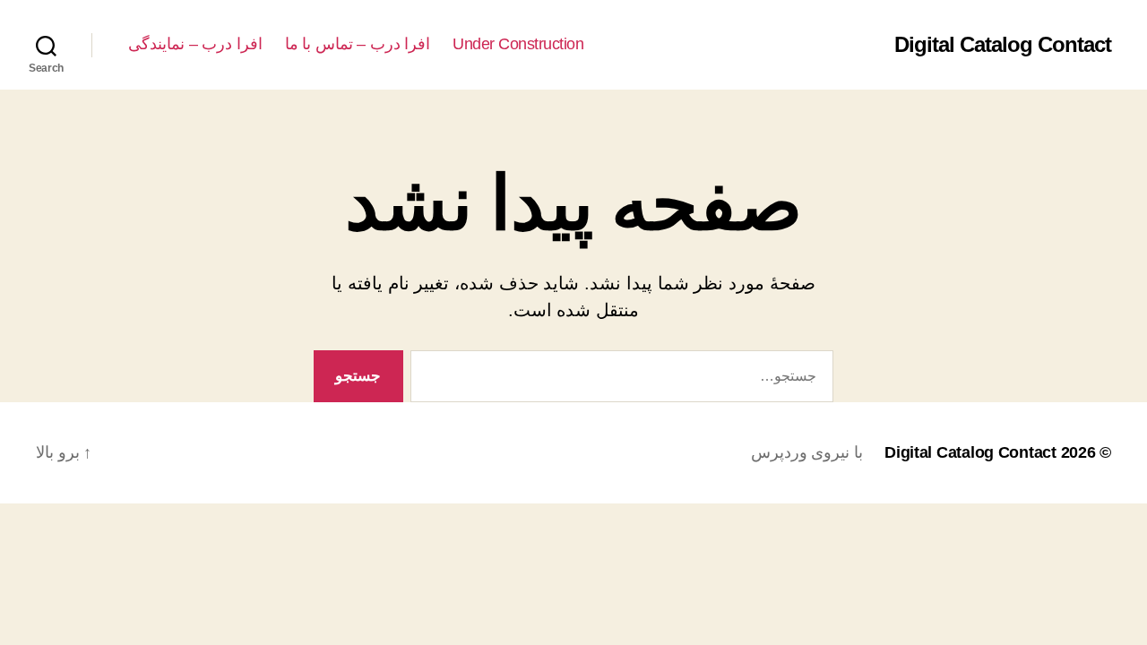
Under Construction (518, 44)
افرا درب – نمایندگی (195, 44)
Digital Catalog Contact (1002, 45)
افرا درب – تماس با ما (358, 44)
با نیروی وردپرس (807, 452)
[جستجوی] (625, 380)
